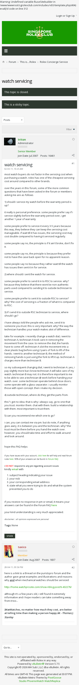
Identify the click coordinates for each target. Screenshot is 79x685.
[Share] (73, 155)
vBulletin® (38, 663)
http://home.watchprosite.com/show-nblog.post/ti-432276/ (38, 587)
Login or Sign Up (65, 15)
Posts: (44, 155)
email (15, 469)
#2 (73, 567)
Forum (12, 62)
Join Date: (23, 155)
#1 (73, 163)
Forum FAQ (53, 459)
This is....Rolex (28, 62)
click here (42, 455)
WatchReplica (52, 681)
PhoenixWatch (35, 681)
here (11, 459)
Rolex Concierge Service (54, 62)
